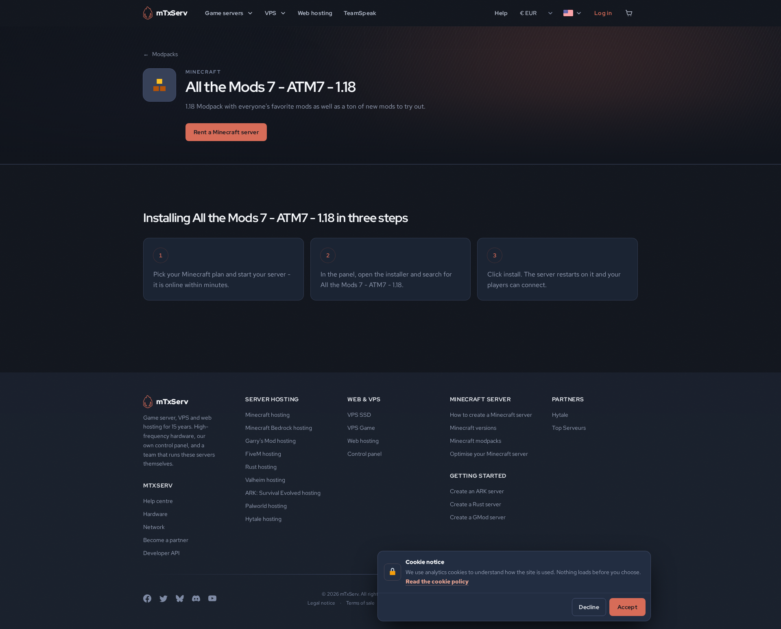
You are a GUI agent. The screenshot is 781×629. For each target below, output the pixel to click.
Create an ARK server (477, 491)
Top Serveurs (569, 427)
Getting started (478, 475)
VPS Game (361, 427)
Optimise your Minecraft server (489, 453)
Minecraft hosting (267, 414)
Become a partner (165, 540)
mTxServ (158, 485)
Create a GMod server (478, 517)
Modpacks (160, 54)
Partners (568, 399)
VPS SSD (359, 414)
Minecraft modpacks (475, 440)
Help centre (158, 501)
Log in (603, 13)
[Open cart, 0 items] (629, 13)
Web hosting (315, 13)
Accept (627, 606)
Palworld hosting (266, 505)
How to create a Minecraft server (491, 414)
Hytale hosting (263, 518)
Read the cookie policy (437, 581)
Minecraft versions (473, 427)
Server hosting (272, 399)
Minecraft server (480, 399)
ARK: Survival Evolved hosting (283, 492)
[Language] (572, 13)
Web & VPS (363, 399)
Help (501, 13)
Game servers (224, 13)
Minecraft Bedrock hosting (278, 427)
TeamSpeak (360, 13)
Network (154, 527)
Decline (589, 606)
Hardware (155, 514)
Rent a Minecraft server (226, 132)
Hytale (560, 414)
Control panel (364, 453)
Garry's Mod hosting (270, 440)
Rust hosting (261, 466)
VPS (271, 13)
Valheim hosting (265, 479)
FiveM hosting (263, 453)
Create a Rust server (475, 504)
